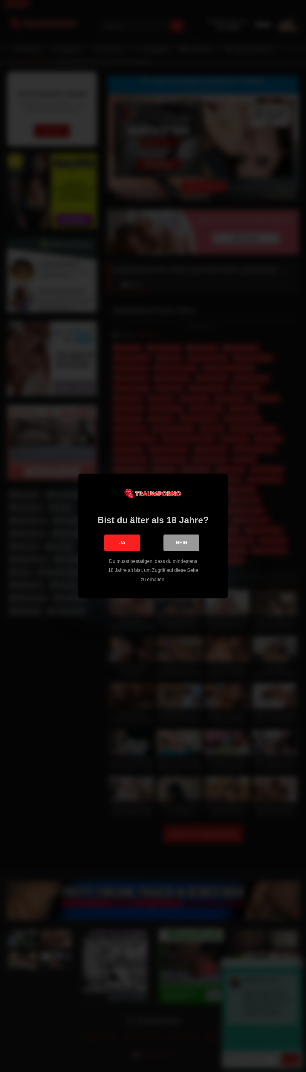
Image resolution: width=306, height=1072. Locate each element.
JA (122, 542)
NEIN (181, 542)
